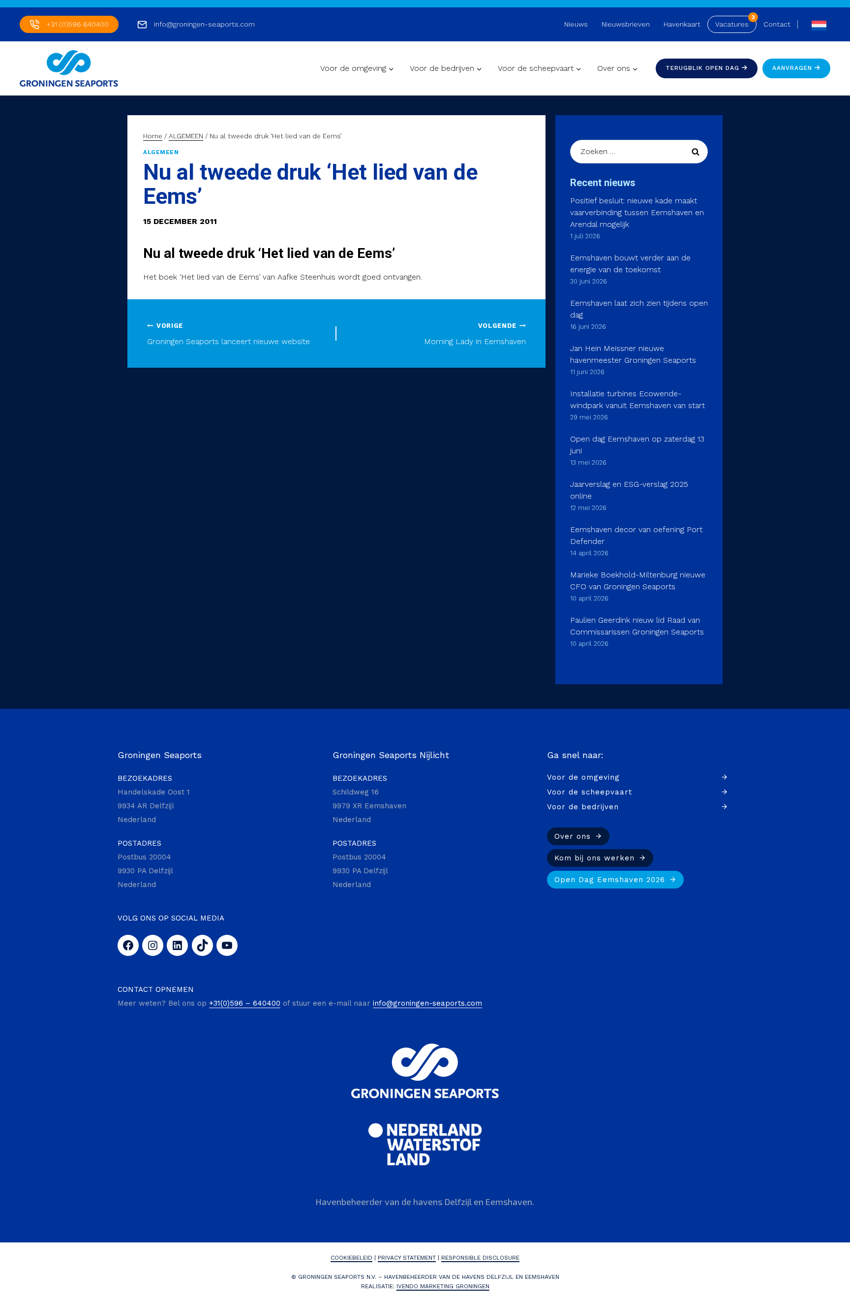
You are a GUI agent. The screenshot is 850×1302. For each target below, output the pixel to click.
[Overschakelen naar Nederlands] (816, 24)
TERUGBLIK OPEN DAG (704, 67)
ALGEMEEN (161, 152)
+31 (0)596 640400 (77, 24)
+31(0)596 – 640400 (244, 1003)
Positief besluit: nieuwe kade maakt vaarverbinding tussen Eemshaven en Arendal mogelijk (637, 212)
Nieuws (576, 24)
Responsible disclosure (480, 1257)
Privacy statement (407, 1257)
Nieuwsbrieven (626, 24)
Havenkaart (682, 24)
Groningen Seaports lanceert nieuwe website (228, 334)
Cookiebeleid (351, 1257)
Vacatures (732, 24)
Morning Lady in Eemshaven (475, 334)
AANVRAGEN (793, 67)
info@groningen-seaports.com (204, 24)
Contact (776, 24)
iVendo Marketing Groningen (442, 1286)
